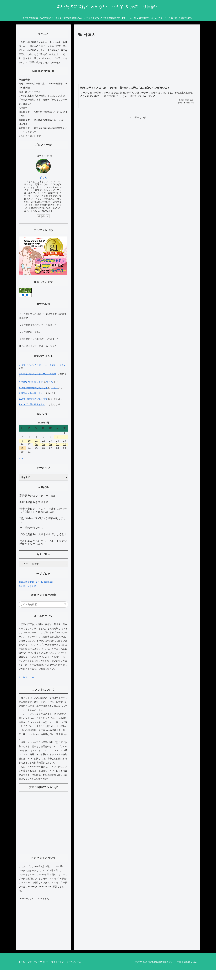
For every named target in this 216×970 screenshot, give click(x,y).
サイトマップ (57, 962)
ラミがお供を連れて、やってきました (38, 325)
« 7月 (21, 459)
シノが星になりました (30, 332)
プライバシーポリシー (38, 962)
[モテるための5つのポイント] (43, 255)
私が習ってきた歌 (27, 586)
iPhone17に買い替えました (32, 404)
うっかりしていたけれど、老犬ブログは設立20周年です (42, 316)
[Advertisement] (137, 60)
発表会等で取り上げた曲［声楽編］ (36, 582)
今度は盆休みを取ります (31, 382)
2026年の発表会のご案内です (33, 387)
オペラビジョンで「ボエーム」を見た (38, 346)
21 (57, 444)
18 (36, 444)
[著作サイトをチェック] (39, 216)
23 (22, 448)
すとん (43, 177)
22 (64, 444)
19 (43, 444)
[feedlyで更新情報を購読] (43, 216)
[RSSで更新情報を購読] (48, 216)
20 (50, 444)
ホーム (22, 962)
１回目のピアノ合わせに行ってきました (39, 339)
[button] (65, 604)
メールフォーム (26, 677)
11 (36, 441)
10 (29, 441)
